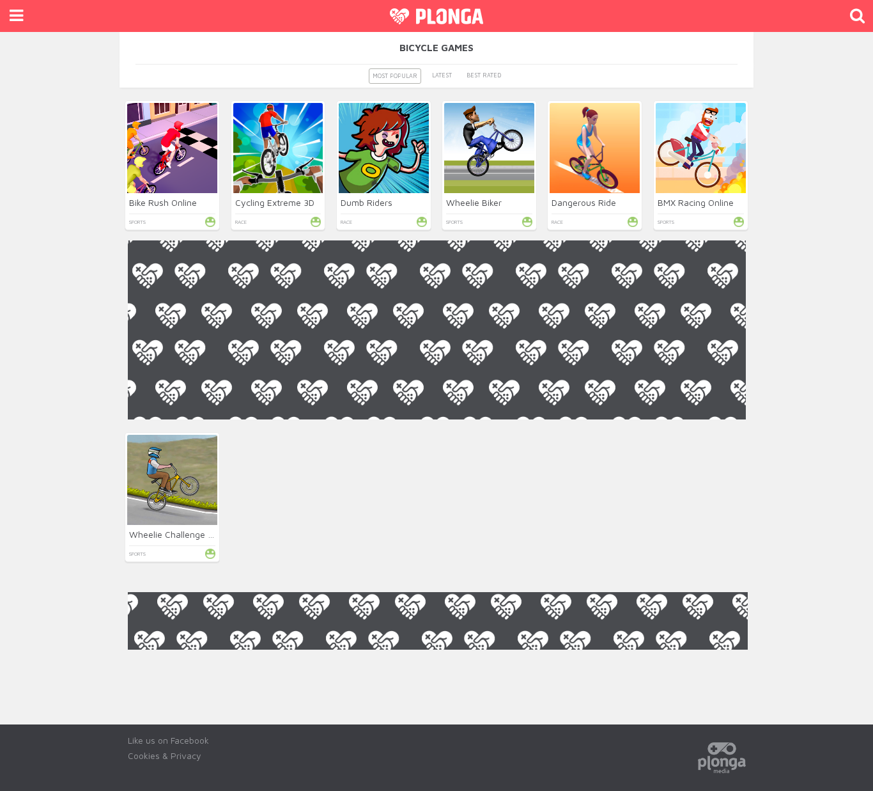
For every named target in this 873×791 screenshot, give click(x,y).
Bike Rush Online (163, 202)
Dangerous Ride (584, 202)
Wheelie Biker (474, 202)
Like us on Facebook (168, 740)
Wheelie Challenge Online (181, 534)
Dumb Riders (366, 202)
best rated (484, 75)
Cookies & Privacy (164, 755)
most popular (395, 75)
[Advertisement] (437, 509)
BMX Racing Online (696, 202)
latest (442, 75)
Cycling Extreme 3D (274, 202)
